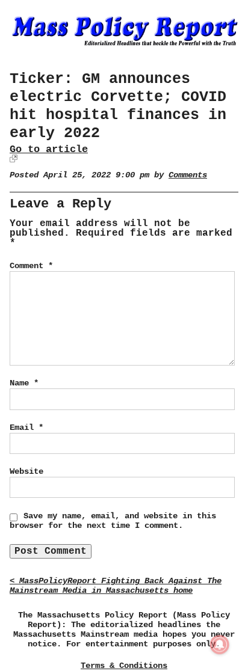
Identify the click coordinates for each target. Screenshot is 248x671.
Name (24, 383)
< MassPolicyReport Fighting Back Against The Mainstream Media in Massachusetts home (116, 586)
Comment (31, 266)
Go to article (49, 149)
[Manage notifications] (219, 644)
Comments (188, 175)
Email (26, 427)
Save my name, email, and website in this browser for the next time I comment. (113, 520)
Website (26, 471)
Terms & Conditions (124, 665)
